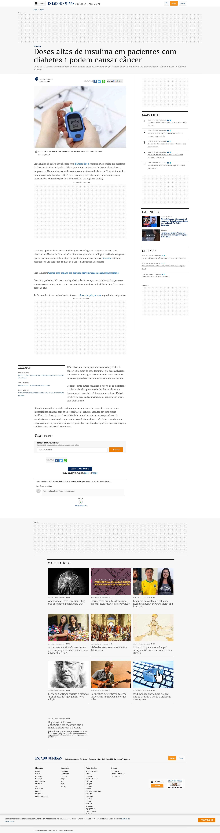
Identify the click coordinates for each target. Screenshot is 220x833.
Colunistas (39, 789)
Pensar (88, 801)
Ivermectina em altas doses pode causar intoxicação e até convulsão (110, 602)
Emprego (89, 781)
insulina (107, 258)
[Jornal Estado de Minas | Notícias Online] (61, 4)
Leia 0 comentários (80, 468)
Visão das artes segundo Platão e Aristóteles (109, 649)
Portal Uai (64, 771)
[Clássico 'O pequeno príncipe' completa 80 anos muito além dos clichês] (153, 627)
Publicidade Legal (41, 796)
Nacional (38, 779)
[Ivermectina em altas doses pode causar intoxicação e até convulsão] (111, 581)
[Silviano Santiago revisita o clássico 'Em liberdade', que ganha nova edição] (68, 674)
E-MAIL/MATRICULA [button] (81, 505)
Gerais (37, 771)
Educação (38, 794)
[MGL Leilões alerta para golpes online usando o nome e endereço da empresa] (153, 674)
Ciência (88, 789)
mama (97, 295)
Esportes (89, 799)
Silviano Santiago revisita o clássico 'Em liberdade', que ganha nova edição (68, 696)
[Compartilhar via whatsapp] (104, 82)
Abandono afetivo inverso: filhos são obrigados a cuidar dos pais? (66, 602)
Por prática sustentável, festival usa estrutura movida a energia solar (109, 696)
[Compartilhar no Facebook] (95, 82)
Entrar (182, 3)
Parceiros (64, 776)
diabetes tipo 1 (81, 163)
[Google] (80, 502)
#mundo (48, 435)
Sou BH (63, 786)
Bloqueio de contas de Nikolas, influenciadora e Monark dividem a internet (153, 603)
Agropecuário (90, 809)
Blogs (63, 779)
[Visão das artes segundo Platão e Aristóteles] (111, 627)
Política (38, 774)
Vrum (63, 784)
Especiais (89, 776)
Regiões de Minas (92, 771)
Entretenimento (91, 811)
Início (35, 10)
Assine (174, 3)
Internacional (40, 781)
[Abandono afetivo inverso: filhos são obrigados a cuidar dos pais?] (68, 581)
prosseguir (207, 820)
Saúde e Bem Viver (87, 4)
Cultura (38, 791)
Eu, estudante (116, 776)
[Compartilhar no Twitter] (99, 82)
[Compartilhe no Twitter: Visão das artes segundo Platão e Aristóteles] (111, 644)
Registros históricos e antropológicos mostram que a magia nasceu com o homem (65, 725)
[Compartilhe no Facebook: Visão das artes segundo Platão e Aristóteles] (109, 644)
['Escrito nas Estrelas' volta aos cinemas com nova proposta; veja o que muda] (151, 235)
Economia (38, 776)
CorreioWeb (115, 771)
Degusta (89, 794)
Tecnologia (90, 796)
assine (94, 473)
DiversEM (38, 784)
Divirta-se (89, 814)
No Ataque (89, 806)
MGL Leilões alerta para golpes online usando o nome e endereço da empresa (152, 696)
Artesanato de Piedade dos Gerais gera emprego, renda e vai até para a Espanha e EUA (68, 650)
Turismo (89, 786)
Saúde (42, 10)
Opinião (88, 774)
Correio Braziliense (117, 774)
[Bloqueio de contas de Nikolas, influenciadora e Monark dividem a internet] (153, 581)
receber (116, 450)
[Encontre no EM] (166, 3)
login (86, 473)
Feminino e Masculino (93, 791)
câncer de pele (86, 295)
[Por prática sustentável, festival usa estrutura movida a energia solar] (111, 674)
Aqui (62, 781)
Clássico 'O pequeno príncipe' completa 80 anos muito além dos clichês (152, 650)
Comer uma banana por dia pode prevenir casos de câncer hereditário (83, 272)
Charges (89, 784)
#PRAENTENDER (92, 779)
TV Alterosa (65, 774)
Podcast (89, 804)
